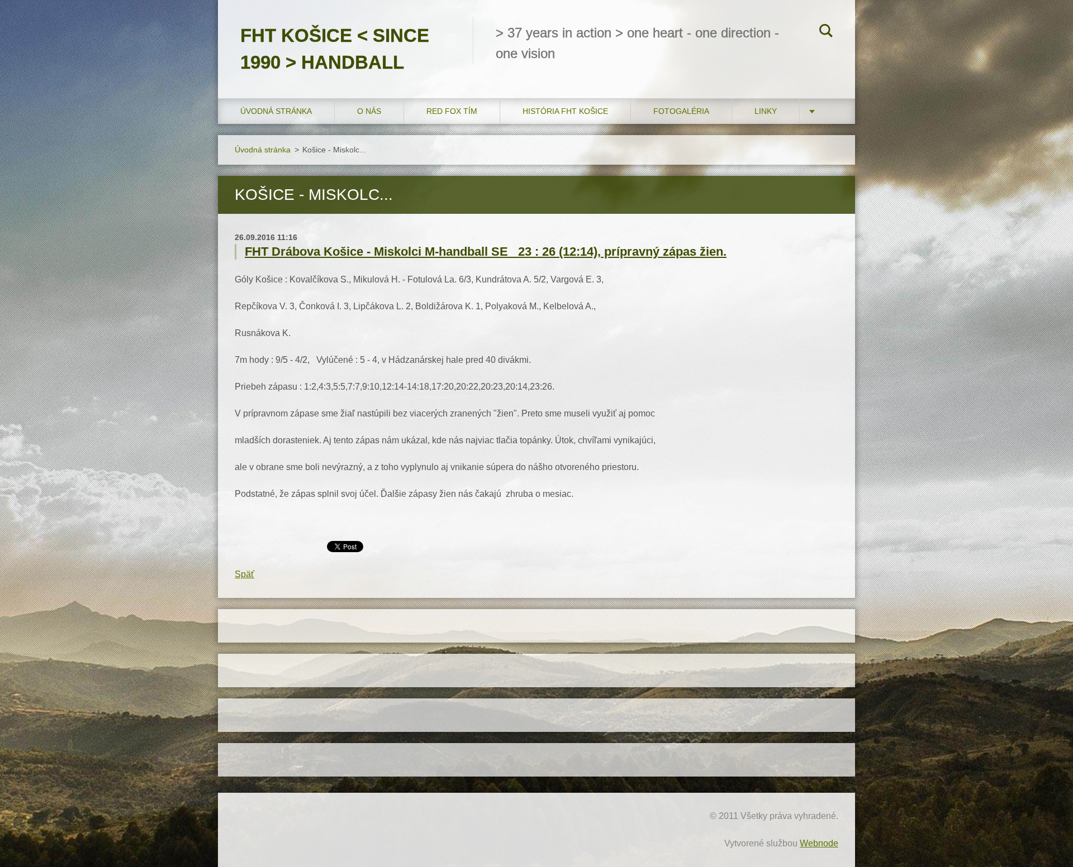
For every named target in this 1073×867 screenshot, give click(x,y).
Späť (244, 574)
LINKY (765, 111)
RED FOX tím (451, 111)
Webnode (819, 843)
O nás (369, 111)
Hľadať (826, 32)
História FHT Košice (565, 111)
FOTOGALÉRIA (681, 111)
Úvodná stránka (276, 111)
